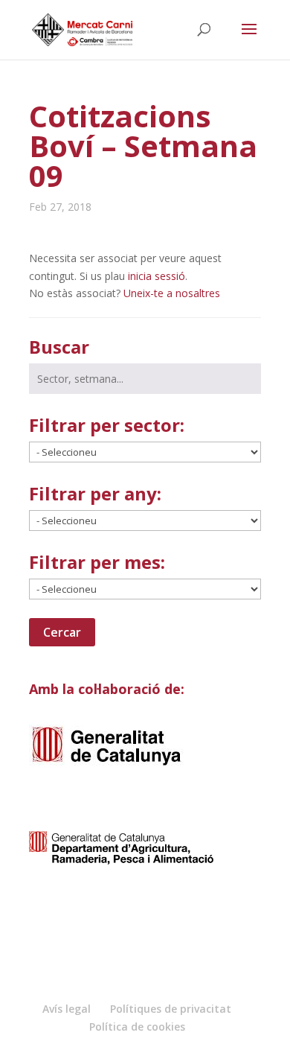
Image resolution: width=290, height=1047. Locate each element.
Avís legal (66, 1009)
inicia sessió (156, 276)
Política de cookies (137, 1026)
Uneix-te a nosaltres (171, 293)
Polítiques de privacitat (170, 1009)
